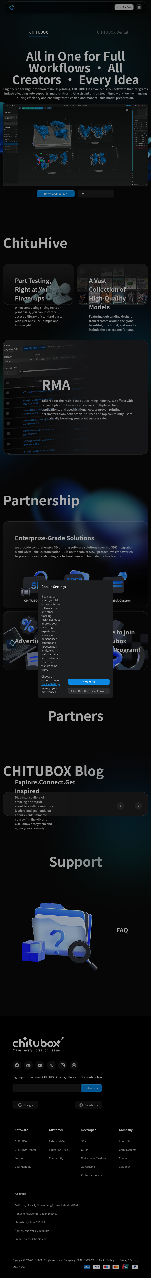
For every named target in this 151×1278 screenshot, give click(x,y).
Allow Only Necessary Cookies (89, 691)
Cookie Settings (50, 684)
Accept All (89, 682)
